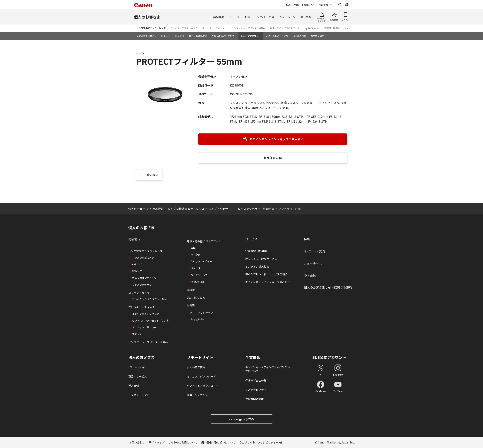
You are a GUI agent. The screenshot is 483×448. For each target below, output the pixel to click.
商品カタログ (317, 35)
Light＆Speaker (312, 28)
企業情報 (323, 5)
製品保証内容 (273, 157)
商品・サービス (137, 376)
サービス (234, 17)
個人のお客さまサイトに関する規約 (328, 287)
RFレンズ (166, 35)
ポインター (197, 268)
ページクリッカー (200, 275)
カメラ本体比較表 (198, 35)
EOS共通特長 (299, 35)
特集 (247, 17)
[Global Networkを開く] (347, 4)
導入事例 (133, 386)
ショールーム (287, 17)
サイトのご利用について (182, 442)
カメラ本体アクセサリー (224, 35)
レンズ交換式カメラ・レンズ (151, 28)
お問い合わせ (137, 442)
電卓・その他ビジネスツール (284, 28)
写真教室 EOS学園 (256, 251)
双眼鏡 (191, 290)
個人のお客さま (147, 17)
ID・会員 (305, 17)
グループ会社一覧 (255, 380)
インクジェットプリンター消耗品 (248, 28)
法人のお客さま (141, 357)
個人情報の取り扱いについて (218, 442)
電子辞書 (195, 254)
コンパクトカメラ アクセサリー (149, 299)
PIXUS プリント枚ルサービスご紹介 (266, 274)
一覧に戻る (151, 174)
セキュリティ (198, 319)
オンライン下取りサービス (261, 259)
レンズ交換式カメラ (146, 35)
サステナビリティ (255, 389)
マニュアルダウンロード (201, 376)
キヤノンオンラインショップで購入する (276, 139)
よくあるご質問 (196, 367)
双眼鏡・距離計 (332, 28)
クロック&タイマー (201, 261)
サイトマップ (157, 442)
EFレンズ (179, 35)
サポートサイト (200, 357)
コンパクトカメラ (138, 293)
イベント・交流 (264, 17)
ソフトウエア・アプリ (276, 35)
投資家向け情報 (254, 399)
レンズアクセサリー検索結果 (256, 209)
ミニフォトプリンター (144, 327)
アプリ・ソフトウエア (200, 313)
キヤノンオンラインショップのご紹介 (267, 282)
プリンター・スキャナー (214, 28)
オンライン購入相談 (257, 266)
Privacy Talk (197, 281)
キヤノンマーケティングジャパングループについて (268, 369)
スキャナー (138, 334)
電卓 (193, 248)
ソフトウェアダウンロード (202, 386)
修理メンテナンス (197, 395)
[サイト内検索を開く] (340, 4)
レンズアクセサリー (251, 35)
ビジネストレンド (138, 395)
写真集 (191, 305)
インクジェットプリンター (147, 314)
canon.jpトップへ (241, 419)
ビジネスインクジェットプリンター (151, 320)
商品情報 (218, 17)
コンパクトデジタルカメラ (184, 28)
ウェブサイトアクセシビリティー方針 (261, 442)
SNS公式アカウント (329, 357)
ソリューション (137, 367)
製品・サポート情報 (297, 5)
